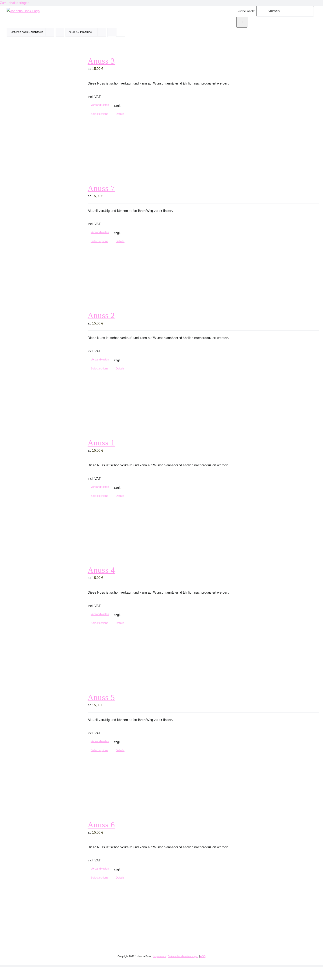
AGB (202, 956)
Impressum (159, 956)
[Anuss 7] (38, 236)
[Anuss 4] (38, 618)
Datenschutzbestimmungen (183, 956)
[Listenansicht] (112, 40)
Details (120, 113)
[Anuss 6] (38, 872)
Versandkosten (100, 104)
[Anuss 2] (38, 363)
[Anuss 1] (38, 490)
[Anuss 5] (38, 745)
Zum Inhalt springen (14, 3)
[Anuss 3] (38, 109)
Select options (99, 113)
